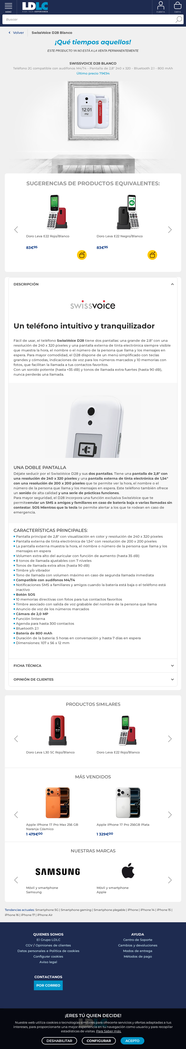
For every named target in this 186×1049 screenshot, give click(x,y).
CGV (29, 945)
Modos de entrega (137, 951)
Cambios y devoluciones (137, 945)
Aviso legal (48, 962)
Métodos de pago (138, 956)
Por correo (48, 985)
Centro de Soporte (137, 940)
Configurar (99, 1041)
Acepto (132, 1041)
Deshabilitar (59, 1041)
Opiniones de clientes (53, 945)
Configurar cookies (48, 956)
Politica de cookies (64, 951)
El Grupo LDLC (48, 940)
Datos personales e (33, 951)
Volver (18, 32)
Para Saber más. (108, 1031)
